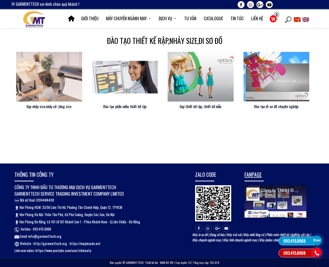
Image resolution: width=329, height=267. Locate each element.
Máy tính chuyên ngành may (240, 239)
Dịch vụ (165, 18)
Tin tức (237, 18)
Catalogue (213, 18)
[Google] (259, 4)
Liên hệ (257, 18)
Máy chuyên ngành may (126, 18)
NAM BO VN (166, 262)
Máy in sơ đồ (200, 234)
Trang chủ (71, 18)
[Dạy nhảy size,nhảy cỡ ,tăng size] (49, 76)
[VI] (298, 19)
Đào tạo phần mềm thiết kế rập (124, 106)
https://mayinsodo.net (85, 243)
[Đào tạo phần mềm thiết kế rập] (125, 76)
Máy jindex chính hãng (272, 239)
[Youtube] (269, 4)
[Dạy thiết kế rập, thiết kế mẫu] (201, 76)
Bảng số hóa (217, 234)
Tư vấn (190, 18)
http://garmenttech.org (50, 243)
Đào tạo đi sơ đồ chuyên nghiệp (276, 106)
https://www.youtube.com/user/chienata (63, 250)
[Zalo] (250, 4)
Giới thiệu (90, 18)
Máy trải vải (234, 234)
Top (317, 212)
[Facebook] (241, 4)
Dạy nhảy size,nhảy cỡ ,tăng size (49, 106)
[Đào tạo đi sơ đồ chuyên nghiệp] (276, 76)
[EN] (306, 19)
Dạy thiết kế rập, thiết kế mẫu (200, 106)
